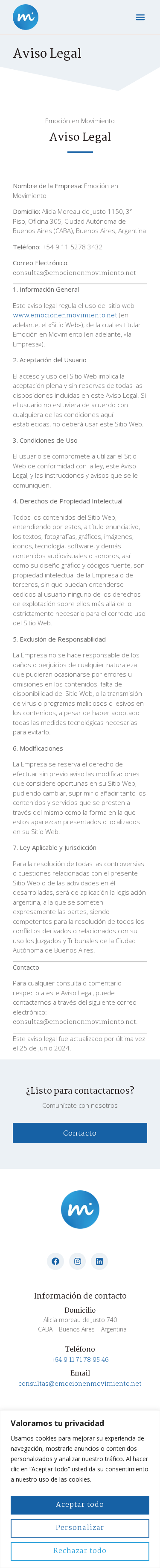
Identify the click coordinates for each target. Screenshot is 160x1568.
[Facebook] (55, 1261)
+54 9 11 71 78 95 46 (80, 1359)
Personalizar (80, 1528)
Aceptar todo (80, 1505)
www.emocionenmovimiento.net (65, 315)
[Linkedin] (99, 1261)
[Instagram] (77, 1261)
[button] (140, 17)
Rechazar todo (80, 1551)
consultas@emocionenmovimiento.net (80, 1383)
